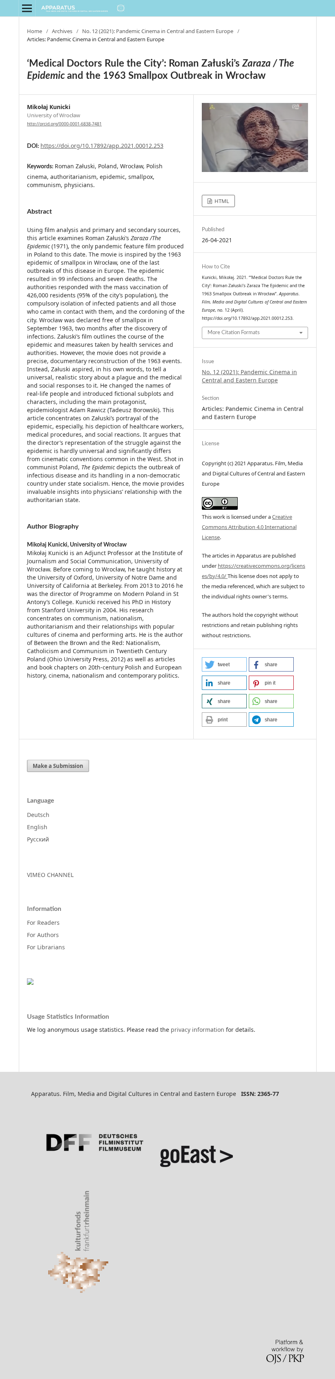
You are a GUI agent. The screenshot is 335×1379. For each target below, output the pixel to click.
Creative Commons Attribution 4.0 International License (249, 527)
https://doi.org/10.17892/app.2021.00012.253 (101, 146)
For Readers (43, 922)
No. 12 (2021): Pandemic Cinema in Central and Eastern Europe (157, 31)
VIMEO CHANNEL (50, 875)
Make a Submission (58, 766)
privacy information (197, 1029)
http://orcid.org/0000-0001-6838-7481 (64, 124)
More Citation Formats (234, 332)
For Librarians (46, 947)
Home (34, 31)
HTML (221, 201)
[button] (224, 664)
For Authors (43, 935)
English (37, 827)
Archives (62, 31)
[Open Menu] (27, 8)
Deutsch (38, 815)
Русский (38, 839)
